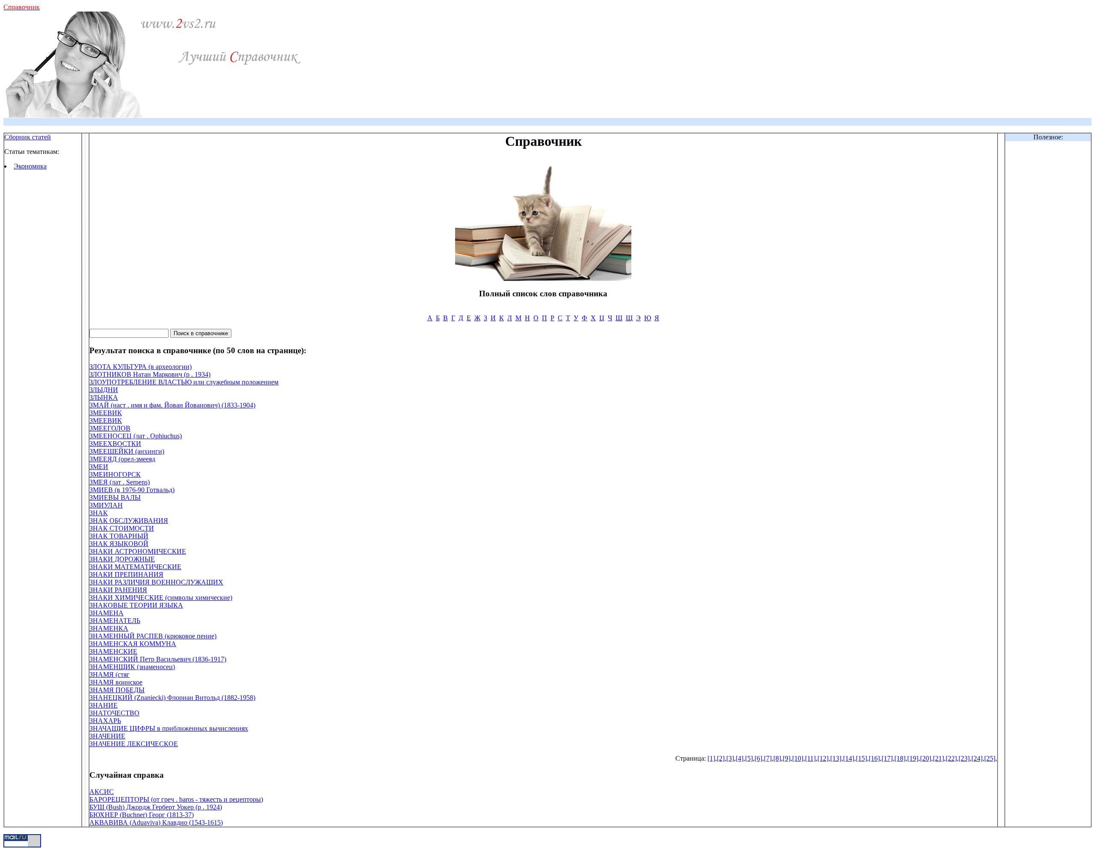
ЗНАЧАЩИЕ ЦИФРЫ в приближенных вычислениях (168, 728)
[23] (964, 758)
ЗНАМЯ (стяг (109, 674)
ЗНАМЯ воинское (115, 682)
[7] (768, 758)
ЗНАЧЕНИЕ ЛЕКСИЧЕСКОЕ (133, 743)
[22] (951, 758)
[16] (874, 758)
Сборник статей (27, 137)
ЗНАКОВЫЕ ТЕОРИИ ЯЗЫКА (136, 605)
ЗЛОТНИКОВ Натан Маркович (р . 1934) (149, 374)
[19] (912, 758)
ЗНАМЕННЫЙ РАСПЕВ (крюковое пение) (152, 636)
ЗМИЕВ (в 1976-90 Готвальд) (132, 489)
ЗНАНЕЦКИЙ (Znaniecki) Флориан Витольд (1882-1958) (172, 697)
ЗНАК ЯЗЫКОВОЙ (118, 543)
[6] (758, 758)
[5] (749, 758)
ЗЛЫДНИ (103, 389)
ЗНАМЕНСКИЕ (113, 651)
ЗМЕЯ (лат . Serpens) (119, 482)
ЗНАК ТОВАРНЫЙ (118, 536)
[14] (848, 758)
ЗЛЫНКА (103, 397)
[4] (739, 758)
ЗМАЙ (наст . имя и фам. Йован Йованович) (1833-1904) (172, 405)
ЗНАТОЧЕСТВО (114, 713)
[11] (810, 758)
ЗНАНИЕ (103, 705)
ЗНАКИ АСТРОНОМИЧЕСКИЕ (137, 551)
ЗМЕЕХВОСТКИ (115, 443)
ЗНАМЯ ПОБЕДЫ (117, 690)
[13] (835, 758)
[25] (989, 758)
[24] (977, 758)
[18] (900, 758)
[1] (711, 758)
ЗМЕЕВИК (105, 412)
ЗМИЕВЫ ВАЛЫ (115, 497)
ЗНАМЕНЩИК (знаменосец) (132, 666)
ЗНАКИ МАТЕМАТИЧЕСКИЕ (135, 566)
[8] (777, 758)
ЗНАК (98, 513)
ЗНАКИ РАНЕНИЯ (118, 589)
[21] (938, 758)
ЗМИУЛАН (106, 505)
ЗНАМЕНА (106, 613)
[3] (730, 758)
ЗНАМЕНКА (108, 628)
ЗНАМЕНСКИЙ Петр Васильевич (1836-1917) (157, 659)
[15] (861, 758)
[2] (721, 758)
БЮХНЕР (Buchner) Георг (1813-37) (141, 814)
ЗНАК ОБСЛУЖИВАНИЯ (128, 520)
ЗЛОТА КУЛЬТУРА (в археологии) (140, 366)
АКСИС (101, 791)
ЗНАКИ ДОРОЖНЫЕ (122, 559)
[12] (823, 758)
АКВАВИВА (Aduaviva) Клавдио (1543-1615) (156, 822)
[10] (797, 758)
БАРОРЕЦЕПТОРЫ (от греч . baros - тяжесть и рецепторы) (176, 799)
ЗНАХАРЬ (105, 720)
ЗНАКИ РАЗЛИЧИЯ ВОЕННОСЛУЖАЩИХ (156, 582)
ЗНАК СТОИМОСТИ (121, 528)
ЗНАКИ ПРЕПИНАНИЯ (126, 574)
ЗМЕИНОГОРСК (115, 474)
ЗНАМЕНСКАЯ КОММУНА (132, 643)
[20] (925, 758)
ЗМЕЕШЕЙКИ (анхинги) (126, 451)
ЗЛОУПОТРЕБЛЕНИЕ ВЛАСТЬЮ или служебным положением (183, 382)
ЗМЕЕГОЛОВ (109, 428)
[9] (786, 758)
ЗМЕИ (98, 466)
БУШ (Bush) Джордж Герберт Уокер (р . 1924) (155, 807)
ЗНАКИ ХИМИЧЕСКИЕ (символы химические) (160, 597)
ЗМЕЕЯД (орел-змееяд (122, 459)
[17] (887, 758)
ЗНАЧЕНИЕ (107, 736)
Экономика (30, 166)
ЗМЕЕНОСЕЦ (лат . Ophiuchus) (135, 436)
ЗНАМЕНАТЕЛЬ (114, 620)
